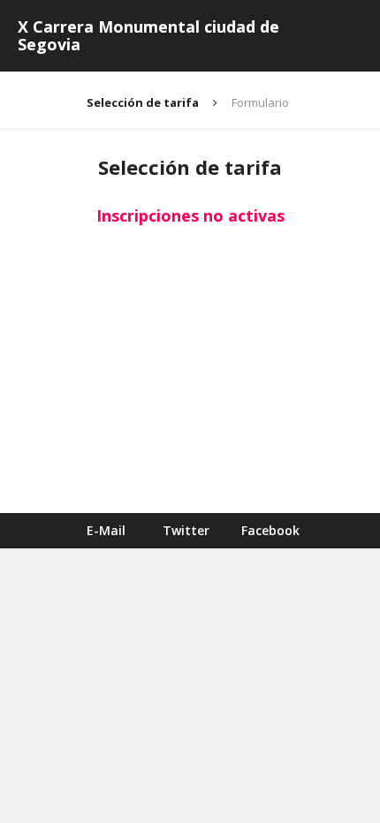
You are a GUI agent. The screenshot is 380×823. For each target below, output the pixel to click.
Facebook (270, 530)
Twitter (186, 530)
